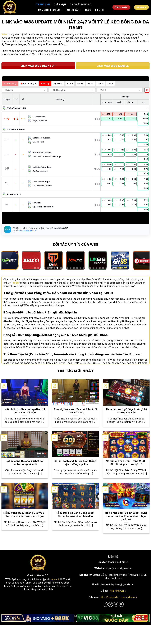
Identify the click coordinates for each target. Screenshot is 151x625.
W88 (4, 34)
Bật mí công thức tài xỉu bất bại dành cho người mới (25, 462)
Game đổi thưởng (49, 10)
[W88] (17, 7)
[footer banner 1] (37, 618)
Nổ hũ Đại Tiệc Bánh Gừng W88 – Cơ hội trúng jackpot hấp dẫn (75, 514)
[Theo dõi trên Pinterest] (116, 604)
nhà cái (55, 579)
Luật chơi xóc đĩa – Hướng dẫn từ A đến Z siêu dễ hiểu (25, 411)
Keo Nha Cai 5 (118, 590)
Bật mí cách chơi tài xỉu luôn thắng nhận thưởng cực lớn (75, 462)
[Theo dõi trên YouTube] (121, 604)
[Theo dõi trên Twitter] (110, 604)
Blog (88, 10)
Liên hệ (99, 10)
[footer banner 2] (113, 618)
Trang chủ (43, 4)
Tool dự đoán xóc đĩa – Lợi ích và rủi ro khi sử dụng (75, 411)
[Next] (144, 261)
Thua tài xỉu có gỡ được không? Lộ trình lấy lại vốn (126, 411)
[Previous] (7, 261)
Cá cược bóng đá (80, 4)
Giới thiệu (60, 4)
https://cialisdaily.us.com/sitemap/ (118, 597)
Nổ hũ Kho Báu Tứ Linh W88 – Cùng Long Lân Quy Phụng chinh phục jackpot (126, 516)
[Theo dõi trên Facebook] (105, 604)
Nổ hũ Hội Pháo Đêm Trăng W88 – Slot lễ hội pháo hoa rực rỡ (126, 462)
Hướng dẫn (72, 10)
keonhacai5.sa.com (27, 231)
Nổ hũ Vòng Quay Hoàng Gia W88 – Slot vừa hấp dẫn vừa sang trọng (24, 514)
